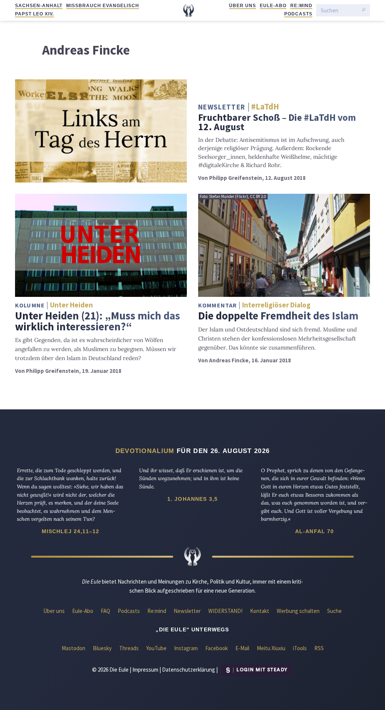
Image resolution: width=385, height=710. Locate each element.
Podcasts (298, 14)
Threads (129, 648)
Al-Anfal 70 (314, 531)
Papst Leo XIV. (34, 14)
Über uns (242, 5)
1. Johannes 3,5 (192, 499)
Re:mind (301, 5)
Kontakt (259, 610)
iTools (300, 648)
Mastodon (73, 648)
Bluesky (102, 648)
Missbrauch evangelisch (102, 5)
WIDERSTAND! (225, 610)
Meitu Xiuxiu (271, 648)
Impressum (145, 669)
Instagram (186, 648)
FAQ (105, 610)
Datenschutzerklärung (188, 669)
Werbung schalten (298, 610)
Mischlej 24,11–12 (71, 531)
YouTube (156, 648)
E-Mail (242, 648)
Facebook (216, 648)
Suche (334, 610)
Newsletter (187, 610)
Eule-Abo (273, 5)
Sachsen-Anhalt (38, 5)
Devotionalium (144, 450)
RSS (319, 648)
